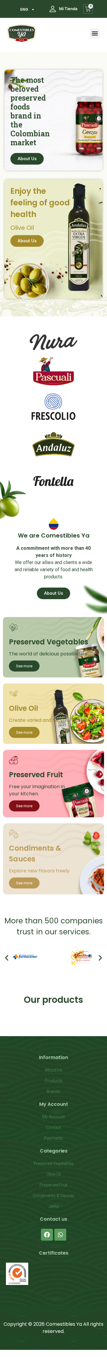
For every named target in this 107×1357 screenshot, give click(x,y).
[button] (95, 33)
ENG (24, 9)
